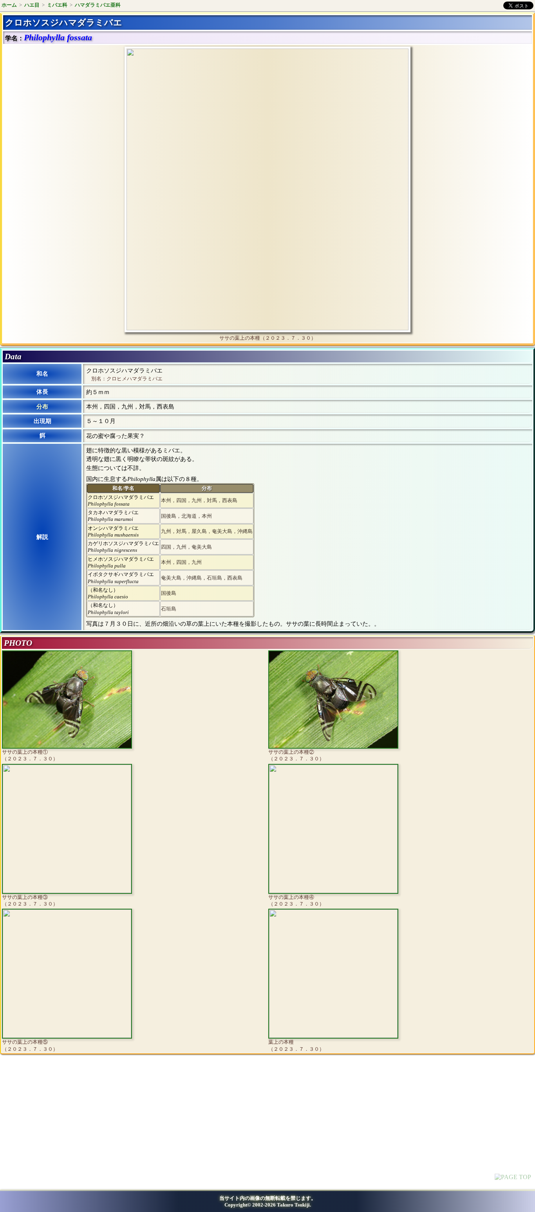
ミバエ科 (57, 5)
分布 (42, 406)
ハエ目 (32, 5)
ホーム (9, 5)
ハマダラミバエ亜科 (98, 5)
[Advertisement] (69, 1125)
